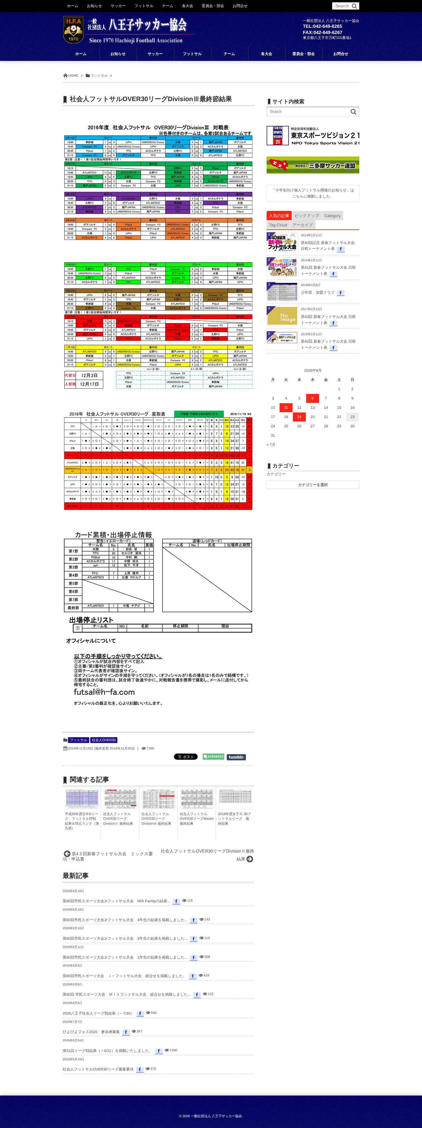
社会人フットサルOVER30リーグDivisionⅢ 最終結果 (156, 819)
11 (286, 407)
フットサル (78, 740)
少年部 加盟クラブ (318, 292)
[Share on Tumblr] (239, 757)
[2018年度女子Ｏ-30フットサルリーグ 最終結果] (235, 801)
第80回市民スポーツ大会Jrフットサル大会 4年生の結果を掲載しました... (125, 920)
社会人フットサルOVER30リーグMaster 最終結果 (197, 819)
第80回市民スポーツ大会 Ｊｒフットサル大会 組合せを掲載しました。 (125, 976)
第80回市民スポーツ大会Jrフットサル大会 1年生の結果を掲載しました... (125, 957)
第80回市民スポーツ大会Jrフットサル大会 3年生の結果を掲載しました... (125, 938)
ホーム (72, 6)
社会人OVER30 (104, 740)
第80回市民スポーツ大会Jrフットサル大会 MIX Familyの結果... (116, 901)
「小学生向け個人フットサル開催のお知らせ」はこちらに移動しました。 (313, 193)
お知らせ (94, 6)
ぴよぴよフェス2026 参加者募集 (91, 1032)
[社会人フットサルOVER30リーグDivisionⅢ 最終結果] (159, 807)
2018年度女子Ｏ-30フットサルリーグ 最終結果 (234, 819)
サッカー (118, 6)
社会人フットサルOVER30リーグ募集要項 (98, 1069)
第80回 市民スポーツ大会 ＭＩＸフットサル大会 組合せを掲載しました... (127, 994)
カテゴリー (276, 474)
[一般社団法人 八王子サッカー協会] (129, 25)
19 (299, 417)
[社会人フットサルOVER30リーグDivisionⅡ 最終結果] (120, 806)
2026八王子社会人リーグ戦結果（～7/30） (98, 1013)
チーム (168, 6)
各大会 (187, 6)
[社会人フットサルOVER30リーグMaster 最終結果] (197, 807)
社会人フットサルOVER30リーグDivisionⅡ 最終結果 (118, 819)
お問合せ (240, 6)
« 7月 (271, 444)
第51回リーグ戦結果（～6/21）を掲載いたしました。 (108, 1051)
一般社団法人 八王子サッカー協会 (216, 1116)
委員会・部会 (213, 6)
